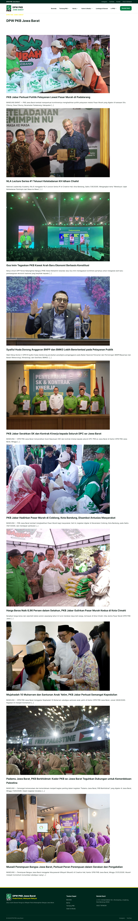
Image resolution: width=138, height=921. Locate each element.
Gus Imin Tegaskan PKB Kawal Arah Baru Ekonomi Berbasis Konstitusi (47, 265)
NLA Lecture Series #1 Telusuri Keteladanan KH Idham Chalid (42, 181)
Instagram (104, 1)
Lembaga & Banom (102, 8)
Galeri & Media (86, 8)
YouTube (111, 1)
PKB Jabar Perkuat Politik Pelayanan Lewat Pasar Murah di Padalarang (48, 97)
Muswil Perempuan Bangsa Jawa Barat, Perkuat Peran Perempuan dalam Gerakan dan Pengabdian (64, 866)
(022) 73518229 (127, 1)
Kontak (118, 1)
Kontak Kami (126, 8)
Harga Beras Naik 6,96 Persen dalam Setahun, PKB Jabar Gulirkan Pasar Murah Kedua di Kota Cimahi (66, 610)
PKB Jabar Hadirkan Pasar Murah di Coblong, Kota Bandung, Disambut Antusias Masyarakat (60, 517)
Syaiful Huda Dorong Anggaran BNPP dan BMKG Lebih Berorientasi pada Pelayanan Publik (59, 349)
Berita (74, 8)
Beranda (53, 8)
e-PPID (113, 8)
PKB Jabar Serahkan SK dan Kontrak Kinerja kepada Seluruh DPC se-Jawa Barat (53, 433)
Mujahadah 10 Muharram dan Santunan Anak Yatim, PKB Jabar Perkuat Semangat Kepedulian (61, 694)
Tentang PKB (63, 8)
